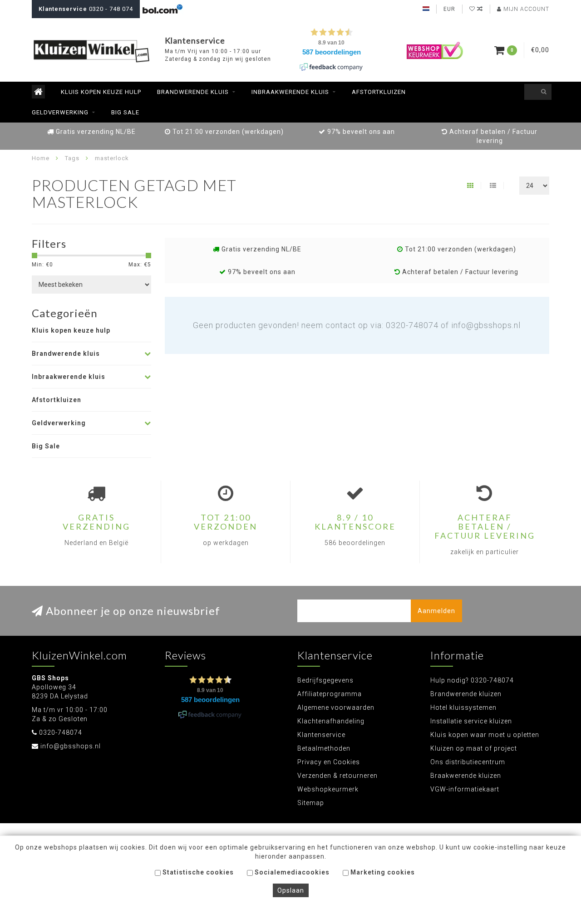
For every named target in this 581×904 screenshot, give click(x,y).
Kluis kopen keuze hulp (101, 91)
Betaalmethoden (323, 748)
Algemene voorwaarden (335, 707)
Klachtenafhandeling (330, 721)
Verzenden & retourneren (337, 775)
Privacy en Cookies (328, 762)
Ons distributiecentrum (467, 762)
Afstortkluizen (379, 91)
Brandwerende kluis (193, 91)
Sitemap (310, 802)
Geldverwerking (60, 112)
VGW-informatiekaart (464, 789)
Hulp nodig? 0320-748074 (472, 680)
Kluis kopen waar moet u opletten (484, 734)
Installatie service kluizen (471, 721)
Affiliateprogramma (329, 694)
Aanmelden (436, 610)
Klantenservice (321, 734)
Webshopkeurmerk (328, 789)
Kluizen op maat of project (473, 748)
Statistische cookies (197, 872)
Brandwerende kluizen (466, 694)
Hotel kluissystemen (463, 707)
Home (40, 158)
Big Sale (125, 112)
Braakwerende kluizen (465, 775)
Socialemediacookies (291, 872)
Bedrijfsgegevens (325, 680)
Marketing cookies (382, 872)
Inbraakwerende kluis (290, 91)
